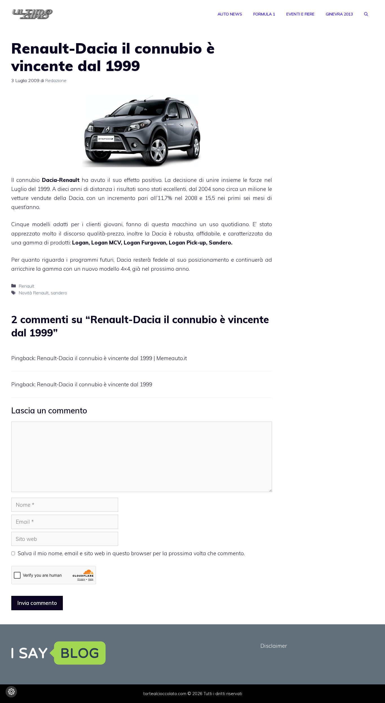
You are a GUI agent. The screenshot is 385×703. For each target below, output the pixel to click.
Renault (26, 286)
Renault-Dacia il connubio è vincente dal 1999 (94, 384)
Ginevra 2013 (339, 14)
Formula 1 (264, 14)
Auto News (230, 14)
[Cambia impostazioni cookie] (11, 691)
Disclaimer (273, 645)
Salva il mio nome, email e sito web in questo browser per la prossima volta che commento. (131, 553)
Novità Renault (34, 293)
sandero (59, 293)
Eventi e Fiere (300, 14)
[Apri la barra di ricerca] (366, 14)
